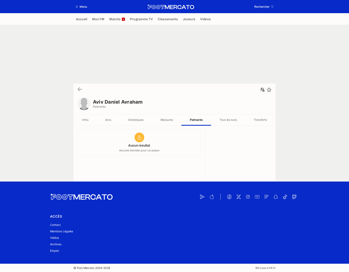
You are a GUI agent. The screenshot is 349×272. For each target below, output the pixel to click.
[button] (81, 6)
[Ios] (212, 197)
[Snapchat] (276, 197)
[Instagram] (248, 197)
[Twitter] (238, 197)
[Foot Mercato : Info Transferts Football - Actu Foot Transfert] (170, 6)
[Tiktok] (285, 197)
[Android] (202, 197)
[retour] (80, 89)
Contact (55, 224)
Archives (55, 244)
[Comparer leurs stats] (262, 89)
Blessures (167, 119)
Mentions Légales (61, 231)
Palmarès (196, 119)
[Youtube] (257, 197)
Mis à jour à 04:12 (265, 267)
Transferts (260, 119)
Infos (85, 119)
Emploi (54, 250)
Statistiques (136, 119)
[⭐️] (269, 89)
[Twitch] (294, 197)
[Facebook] (229, 197)
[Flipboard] (266, 197)
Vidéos (54, 237)
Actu (108, 119)
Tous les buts (228, 119)
